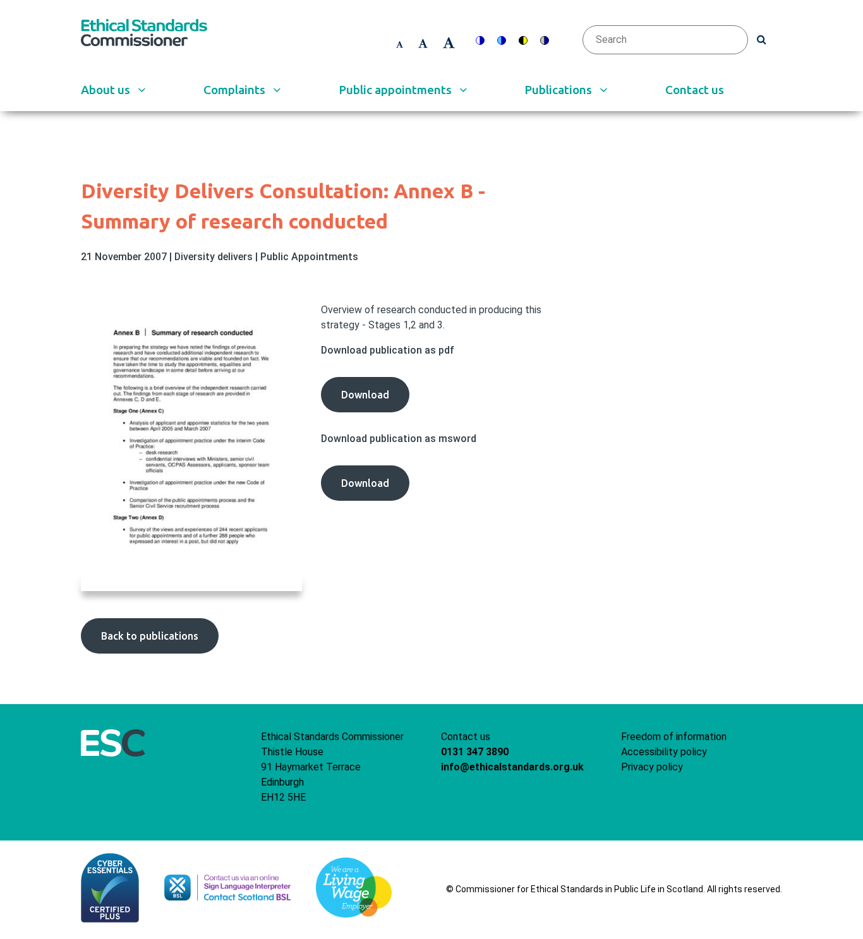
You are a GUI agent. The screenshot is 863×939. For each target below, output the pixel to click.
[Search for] (762, 39)
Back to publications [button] (149, 636)
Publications (559, 90)
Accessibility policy (664, 752)
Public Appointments (309, 257)
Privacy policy (652, 767)
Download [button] (375, 400)
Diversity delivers (214, 257)
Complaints (235, 90)
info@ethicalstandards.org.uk (512, 767)
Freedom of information (674, 737)
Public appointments (396, 90)
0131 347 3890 (475, 752)
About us (107, 90)
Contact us (694, 90)
